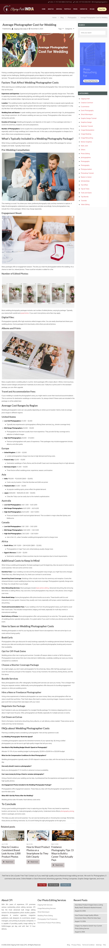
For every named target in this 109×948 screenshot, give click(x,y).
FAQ (104, 945)
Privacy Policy (76, 945)
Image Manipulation (87, 130)
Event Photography (87, 110)
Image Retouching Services (47, 908)
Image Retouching (87, 138)
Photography (72, 17)
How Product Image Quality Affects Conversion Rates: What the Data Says (88, 916)
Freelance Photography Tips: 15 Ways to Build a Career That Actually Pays (62, 853)
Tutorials (84, 200)
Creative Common (87, 103)
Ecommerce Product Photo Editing (49, 923)
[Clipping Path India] (19, 9)
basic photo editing (42, 588)
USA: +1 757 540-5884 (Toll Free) (61, 2)
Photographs (85, 161)
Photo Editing (85, 153)
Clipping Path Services (45, 905)
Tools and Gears (86, 193)
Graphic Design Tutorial (88, 118)
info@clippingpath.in (100, 2)
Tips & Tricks (85, 189)
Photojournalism (86, 169)
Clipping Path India (20, 29)
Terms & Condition (88, 945)
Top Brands (84, 197)
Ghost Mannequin (87, 114)
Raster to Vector (86, 177)
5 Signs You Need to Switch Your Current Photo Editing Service (88, 927)
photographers (86, 157)
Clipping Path (85, 99)
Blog (62, 17)
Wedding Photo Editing (45, 915)
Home (54, 17)
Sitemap (99, 945)
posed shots (25, 313)
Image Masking (86, 134)
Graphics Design (86, 122)
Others (83, 150)
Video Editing (85, 204)
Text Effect (84, 185)
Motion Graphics (86, 142)
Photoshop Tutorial (87, 173)
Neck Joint (84, 146)
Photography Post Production (47, 919)
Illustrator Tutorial (87, 126)
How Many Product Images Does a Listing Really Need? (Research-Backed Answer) (89, 906)
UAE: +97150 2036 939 (83, 2)
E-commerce (85, 106)
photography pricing (67, 811)
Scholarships (85, 181)
